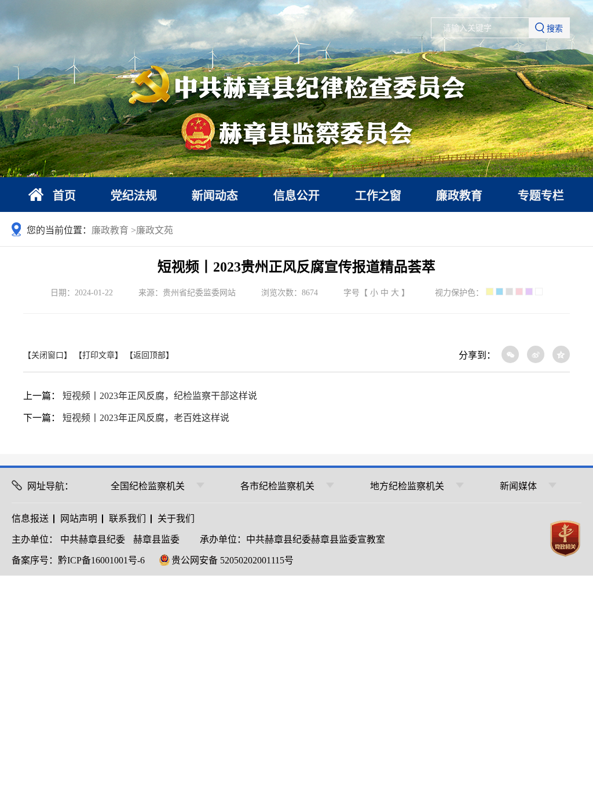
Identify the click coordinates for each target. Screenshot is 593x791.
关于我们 (176, 518)
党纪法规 (134, 195)
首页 (64, 195)
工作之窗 (378, 195)
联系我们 (127, 518)
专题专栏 (541, 195)
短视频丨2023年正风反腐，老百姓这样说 (146, 418)
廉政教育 (459, 195)
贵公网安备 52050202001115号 (232, 560)
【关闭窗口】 (47, 355)
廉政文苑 (154, 230)
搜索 (555, 28)
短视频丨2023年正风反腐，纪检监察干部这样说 (160, 396)
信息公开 (296, 195)
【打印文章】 (98, 355)
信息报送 (30, 518)
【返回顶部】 (149, 355)
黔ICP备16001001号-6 (101, 560)
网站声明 (78, 518)
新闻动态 (215, 195)
